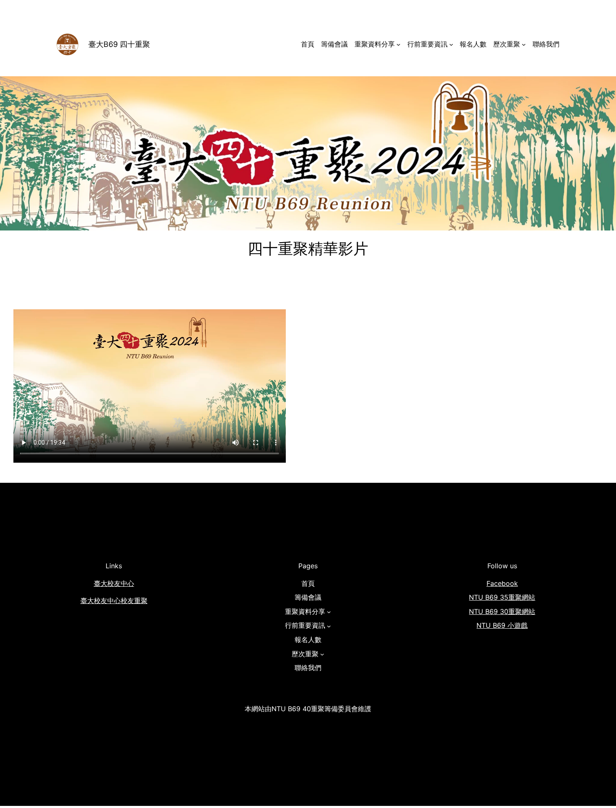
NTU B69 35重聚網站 (502, 597)
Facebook (502, 583)
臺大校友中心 (114, 583)
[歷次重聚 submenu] (524, 44)
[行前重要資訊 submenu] (451, 44)
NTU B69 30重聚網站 (502, 611)
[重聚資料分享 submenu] (398, 44)
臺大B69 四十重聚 (119, 44)
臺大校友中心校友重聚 (114, 600)
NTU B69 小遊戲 (502, 625)
